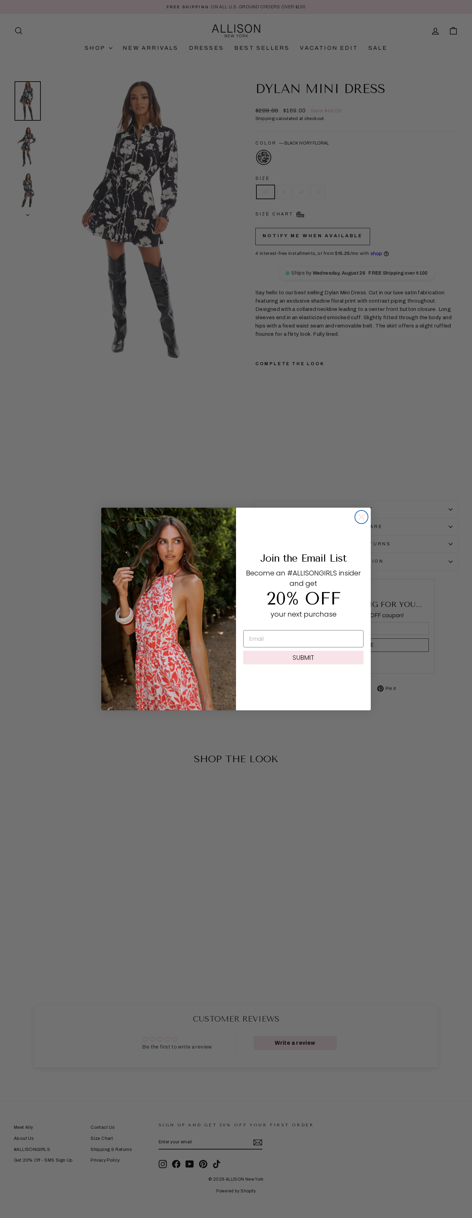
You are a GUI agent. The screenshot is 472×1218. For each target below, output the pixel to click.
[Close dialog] (361, 517)
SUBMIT (303, 657)
